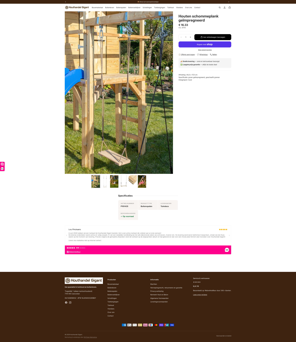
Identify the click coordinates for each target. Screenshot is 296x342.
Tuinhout (111, 305)
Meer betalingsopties (205, 50)
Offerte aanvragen (188, 55)
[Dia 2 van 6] (105, 181)
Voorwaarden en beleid (223, 336)
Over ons (111, 312)
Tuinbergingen (113, 302)
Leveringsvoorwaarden (159, 302)
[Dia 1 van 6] (96, 181)
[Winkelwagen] (229, 7)
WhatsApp (204, 55)
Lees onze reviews (200, 295)
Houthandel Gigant (76, 334)
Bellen (214, 55)
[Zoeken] (219, 7)
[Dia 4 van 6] (123, 181)
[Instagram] (70, 302)
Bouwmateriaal (113, 284)
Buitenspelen (112, 291)
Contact (111, 316)
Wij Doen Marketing (90, 337)
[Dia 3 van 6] (114, 181)
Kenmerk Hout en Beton (159, 295)
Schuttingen (112, 298)
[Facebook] (66, 302)
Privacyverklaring (156, 291)
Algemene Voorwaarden (159, 298)
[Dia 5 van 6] (133, 181)
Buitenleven (112, 288)
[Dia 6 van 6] (142, 181)
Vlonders (111, 309)
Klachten (153, 284)
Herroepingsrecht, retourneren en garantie (166, 288)
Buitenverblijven (114, 295)
